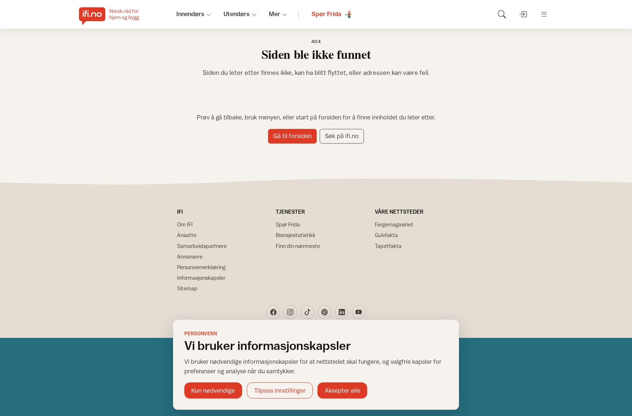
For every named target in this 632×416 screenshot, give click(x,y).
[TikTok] (308, 312)
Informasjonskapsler (201, 278)
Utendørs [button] (236, 14)
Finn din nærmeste (298, 246)
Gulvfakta (386, 235)
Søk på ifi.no (342, 136)
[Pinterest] (324, 312)
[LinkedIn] (342, 312)
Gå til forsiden (292, 136)
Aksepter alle (342, 390)
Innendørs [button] (190, 14)
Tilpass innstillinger (280, 390)
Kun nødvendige (213, 390)
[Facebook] (273, 312)
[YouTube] (359, 312)
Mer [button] (274, 14)
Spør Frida (288, 224)
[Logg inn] (523, 14)
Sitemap (187, 288)
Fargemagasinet (394, 224)
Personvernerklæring (201, 267)
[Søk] (502, 14)
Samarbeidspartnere (202, 246)
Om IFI (185, 224)
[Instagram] (290, 312)
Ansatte (186, 235)
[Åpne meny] (544, 14)
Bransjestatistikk (296, 235)
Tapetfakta (388, 246)
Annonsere (190, 256)
